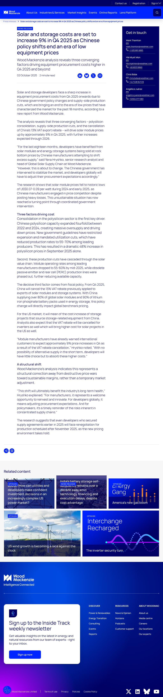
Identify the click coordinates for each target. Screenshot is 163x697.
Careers (143, 623)
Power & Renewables (99, 613)
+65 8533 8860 (135, 67)
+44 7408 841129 (136, 82)
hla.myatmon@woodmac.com (139, 63)
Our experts (145, 633)
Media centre (145, 618)
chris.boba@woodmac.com (141, 78)
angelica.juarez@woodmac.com (140, 95)
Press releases (9, 21)
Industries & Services (52, 12)
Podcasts (120, 623)
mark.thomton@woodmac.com (139, 46)
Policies (76, 691)
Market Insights (77, 12)
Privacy (64, 691)
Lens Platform (128, 12)
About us (143, 613)
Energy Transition (97, 618)
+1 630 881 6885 (136, 50)
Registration (139, 3)
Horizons (119, 618)
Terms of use (50, 691)
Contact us (121, 3)
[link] (81, 580)
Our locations (145, 628)
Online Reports (108, 12)
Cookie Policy (90, 691)
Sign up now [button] (25, 654)
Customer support (124, 628)
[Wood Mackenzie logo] (12, 12)
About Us (31, 12)
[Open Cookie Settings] (7, 690)
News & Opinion (123, 613)
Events (93, 12)
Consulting (94, 623)
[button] (157, 12)
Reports (93, 633)
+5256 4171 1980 (136, 99)
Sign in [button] (156, 3)
